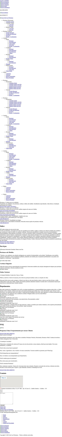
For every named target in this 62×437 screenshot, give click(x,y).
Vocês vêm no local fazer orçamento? (9, 348)
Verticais (8, 75)
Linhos (10, 53)
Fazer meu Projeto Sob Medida (7, 210)
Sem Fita (11, 25)
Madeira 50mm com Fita (15, 87)
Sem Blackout (12, 42)
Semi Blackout (12, 50)
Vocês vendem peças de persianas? (8, 358)
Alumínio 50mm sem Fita (15, 85)
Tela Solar (11, 45)
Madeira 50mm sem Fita (15, 88)
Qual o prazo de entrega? (6, 335)
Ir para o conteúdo (4, 0)
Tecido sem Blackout (11, 34)
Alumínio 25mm (10, 21)
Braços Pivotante (10, 191)
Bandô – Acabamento (11, 36)
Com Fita (11, 24)
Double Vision (9, 58)
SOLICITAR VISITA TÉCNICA (8, 206)
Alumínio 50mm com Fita (15, 84)
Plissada (8, 64)
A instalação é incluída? (5, 341)
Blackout (11, 41)
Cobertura (8, 73)
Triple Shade (9, 71)
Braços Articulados (10, 76)
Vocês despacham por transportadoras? (9, 353)
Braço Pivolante (10, 77)
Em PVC (8, 35)
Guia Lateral (12, 43)
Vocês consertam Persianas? (6, 363)
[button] (31, 335)
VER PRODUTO (4, 218)
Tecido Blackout (10, 32)
